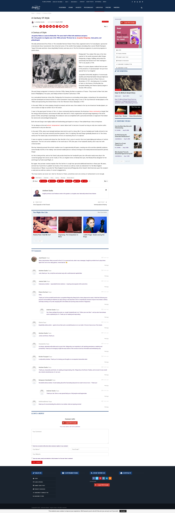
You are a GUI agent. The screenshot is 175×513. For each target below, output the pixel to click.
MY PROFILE (98, 1)
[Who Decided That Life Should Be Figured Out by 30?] (138, 154)
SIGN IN (38, 473)
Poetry (108, 7)
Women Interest (70, 177)
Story (71, 7)
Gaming (57, 177)
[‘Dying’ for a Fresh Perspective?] (138, 145)
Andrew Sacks (43, 270)
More (104, 1)
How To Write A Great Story (125, 93)
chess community (94, 111)
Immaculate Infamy (100, 204)
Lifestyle (99, 7)
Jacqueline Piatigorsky (83, 38)
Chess (52, 177)
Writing (116, 7)
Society (78, 7)
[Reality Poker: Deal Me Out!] (45, 225)
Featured (62, 7)
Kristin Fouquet (44, 356)
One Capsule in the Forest (41, 204)
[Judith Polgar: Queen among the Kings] (95, 225)
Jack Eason (42, 258)
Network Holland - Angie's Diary (49, 507)
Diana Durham (43, 292)
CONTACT (126, 473)
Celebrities (46, 177)
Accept (123, 511)
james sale (42, 281)
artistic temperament (53, 125)
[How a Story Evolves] (135, 110)
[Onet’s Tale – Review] (121, 110)
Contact (82, 1)
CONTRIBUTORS (71, 473)
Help (66, 1)
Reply (107, 265)
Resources (74, 1)
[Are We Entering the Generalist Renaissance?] (138, 137)
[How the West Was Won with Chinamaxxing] (138, 128)
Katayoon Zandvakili (45, 380)
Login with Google (71, 423)
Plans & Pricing (46, 1)
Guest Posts (90, 1)
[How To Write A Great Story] (128, 83)
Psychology (88, 7)
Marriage (63, 177)
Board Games (39, 177)
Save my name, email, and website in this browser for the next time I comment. (53, 458)
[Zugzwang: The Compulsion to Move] (70, 225)
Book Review (120, 113)
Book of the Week (57, 1)
